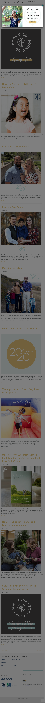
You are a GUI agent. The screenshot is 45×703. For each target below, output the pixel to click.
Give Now (32, 21)
